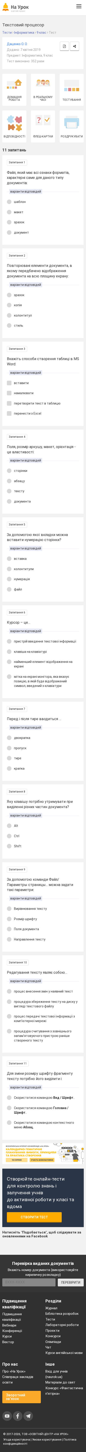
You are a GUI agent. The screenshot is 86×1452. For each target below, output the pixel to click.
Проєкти (52, 1331)
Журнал (51, 1308)
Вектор (8, 1342)
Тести (50, 1319)
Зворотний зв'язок (15, 1397)
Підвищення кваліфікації (12, 1317)
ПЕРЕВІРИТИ (70, 1282)
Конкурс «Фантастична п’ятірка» (64, 1391)
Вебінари (9, 1325)
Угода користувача (16, 1439)
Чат (48, 1347)
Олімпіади (53, 1342)
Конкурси (53, 1336)
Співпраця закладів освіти (17, 1379)
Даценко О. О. (17, 44)
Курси (7, 1336)
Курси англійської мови (64, 1353)
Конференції (12, 1331)
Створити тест (34, 1217)
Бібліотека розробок (62, 1314)
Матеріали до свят (60, 1382)
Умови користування (46, 1439)
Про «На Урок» (13, 1371)
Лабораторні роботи (62, 1325)
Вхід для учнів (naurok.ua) (56, 1374)
